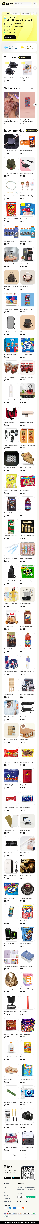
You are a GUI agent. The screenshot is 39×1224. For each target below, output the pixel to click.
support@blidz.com (30, 1187)
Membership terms (9, 1190)
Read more (9, 37)
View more (17, 1156)
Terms (5, 1187)
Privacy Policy (8, 1198)
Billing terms (7, 1201)
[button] (11, 71)
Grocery (15, 13)
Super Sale (25, 13)
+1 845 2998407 (30, 1189)
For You (6, 13)
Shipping (6, 1192)
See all (31, 88)
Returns (6, 1195)
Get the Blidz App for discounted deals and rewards (19, 1222)
